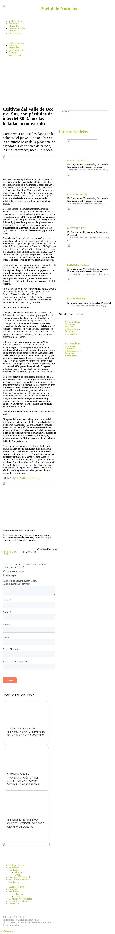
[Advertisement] (57, 83)
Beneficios (14, 868)
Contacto (14, 882)
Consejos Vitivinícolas (20, 877)
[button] (57, 38)
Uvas (17, 875)
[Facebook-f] (6, 521)
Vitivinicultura (16, 21)
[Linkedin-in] (31, 521)
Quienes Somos (17, 865)
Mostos (19, 872)
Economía (14, 23)
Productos (14, 870)
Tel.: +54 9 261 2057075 (14, 917)
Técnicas (13, 31)
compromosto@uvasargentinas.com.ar (21, 919)
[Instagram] (14, 521)
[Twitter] (23, 521)
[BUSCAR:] (85, 112)
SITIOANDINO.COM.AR (26, 478)
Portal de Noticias (19, 880)
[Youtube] (95, 917)
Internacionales (17, 28)
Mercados (14, 26)
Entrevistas (15, 33)
